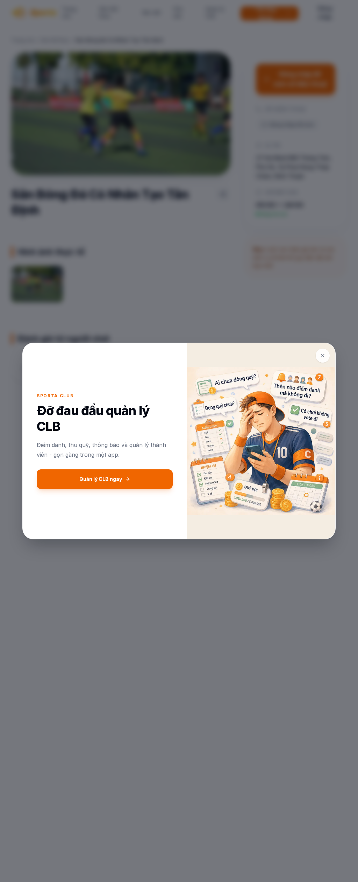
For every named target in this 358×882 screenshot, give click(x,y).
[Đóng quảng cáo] (323, 356)
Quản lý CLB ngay (100, 479)
